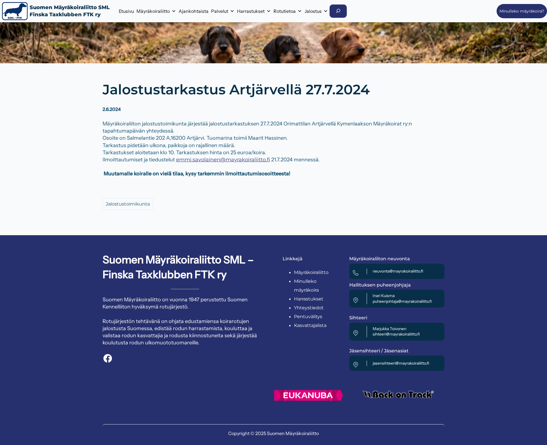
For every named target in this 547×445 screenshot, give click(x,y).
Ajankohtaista (194, 11)
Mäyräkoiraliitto (153, 11)
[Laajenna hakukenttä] (338, 11)
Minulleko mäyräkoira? (521, 11)
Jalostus (313, 11)
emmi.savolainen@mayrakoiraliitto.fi (223, 160)
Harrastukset (251, 11)
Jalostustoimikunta (128, 204)
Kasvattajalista (310, 325)
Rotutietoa (285, 11)
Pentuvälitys (308, 316)
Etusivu (126, 11)
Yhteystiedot (309, 307)
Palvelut (219, 11)
